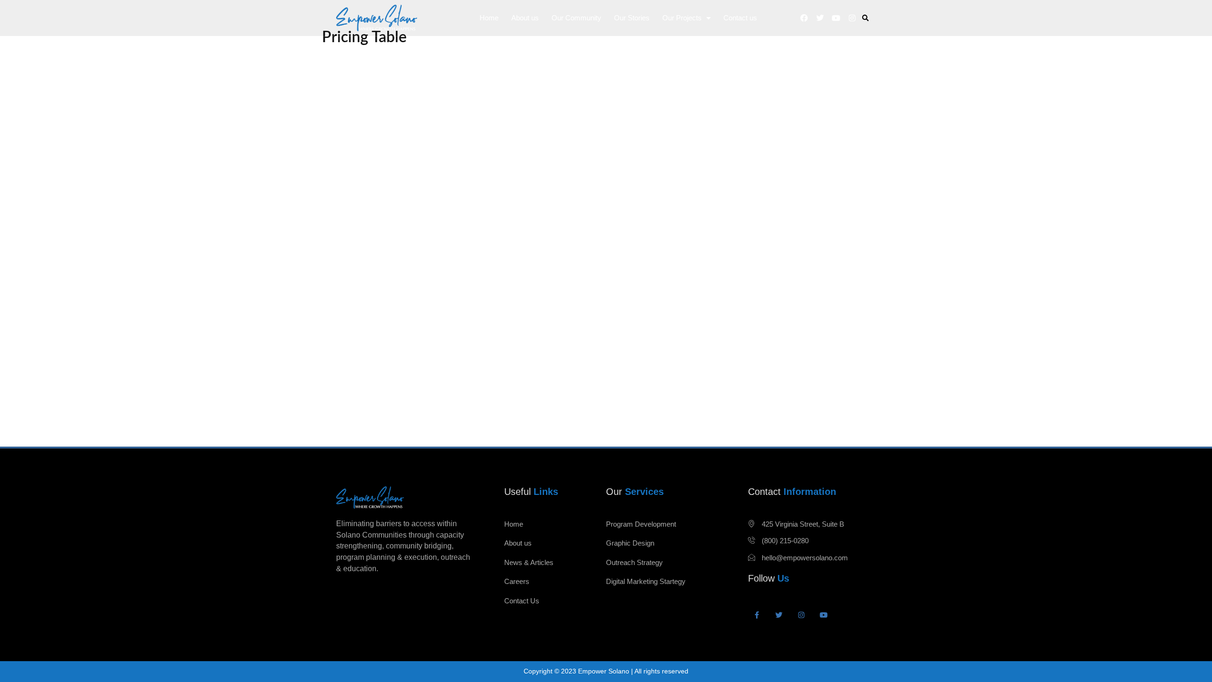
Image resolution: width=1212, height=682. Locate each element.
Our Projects (682, 18)
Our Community (576, 18)
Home (489, 18)
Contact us (740, 18)
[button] (865, 18)
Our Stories (632, 18)
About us (525, 18)
